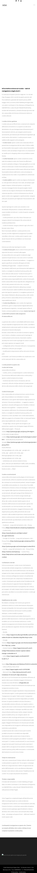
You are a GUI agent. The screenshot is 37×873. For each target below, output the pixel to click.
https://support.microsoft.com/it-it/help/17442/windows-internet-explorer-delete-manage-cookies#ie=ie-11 (17, 651)
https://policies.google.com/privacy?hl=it (22, 541)
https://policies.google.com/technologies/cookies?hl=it (18, 546)
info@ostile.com (24, 683)
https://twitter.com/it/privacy (11, 552)
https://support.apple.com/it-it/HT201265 (18, 669)
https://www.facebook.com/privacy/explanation (20, 528)
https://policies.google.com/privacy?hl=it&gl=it (20, 432)
